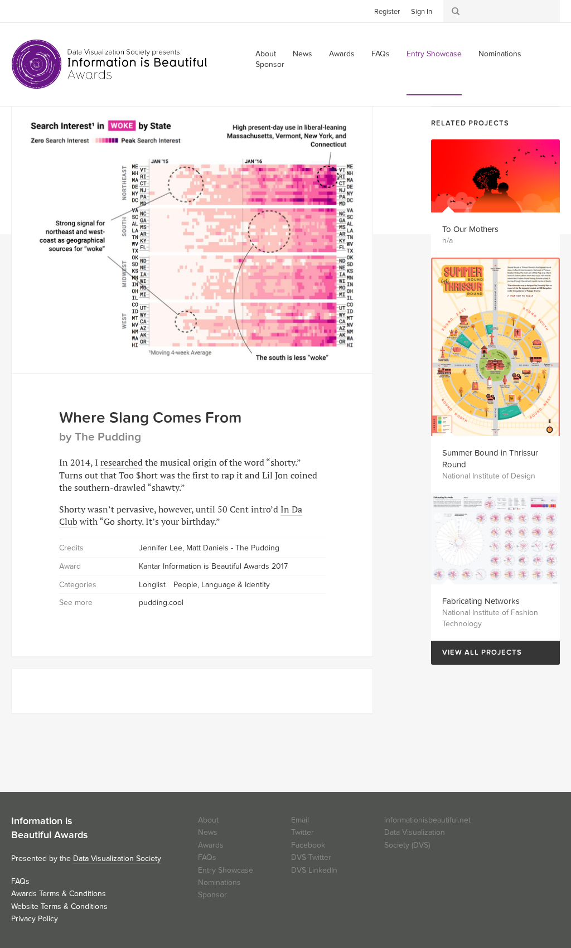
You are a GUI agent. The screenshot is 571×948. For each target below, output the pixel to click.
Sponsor (269, 64)
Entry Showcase (434, 54)
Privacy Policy (34, 918)
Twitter (19, 10)
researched (121, 462)
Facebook (36, 10)
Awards (342, 54)
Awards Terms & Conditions (58, 893)
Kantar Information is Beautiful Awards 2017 (213, 566)
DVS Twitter (311, 857)
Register (387, 11)
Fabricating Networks (481, 601)
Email (300, 820)
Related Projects (470, 123)
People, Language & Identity (221, 584)
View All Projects (476, 652)
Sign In (421, 11)
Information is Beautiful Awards (110, 64)
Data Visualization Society (117, 858)
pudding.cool (161, 602)
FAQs (380, 54)
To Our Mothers (470, 229)
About (208, 820)
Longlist (152, 584)
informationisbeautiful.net (427, 820)
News (302, 54)
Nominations (499, 54)
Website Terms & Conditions (59, 906)
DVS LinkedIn (314, 870)
